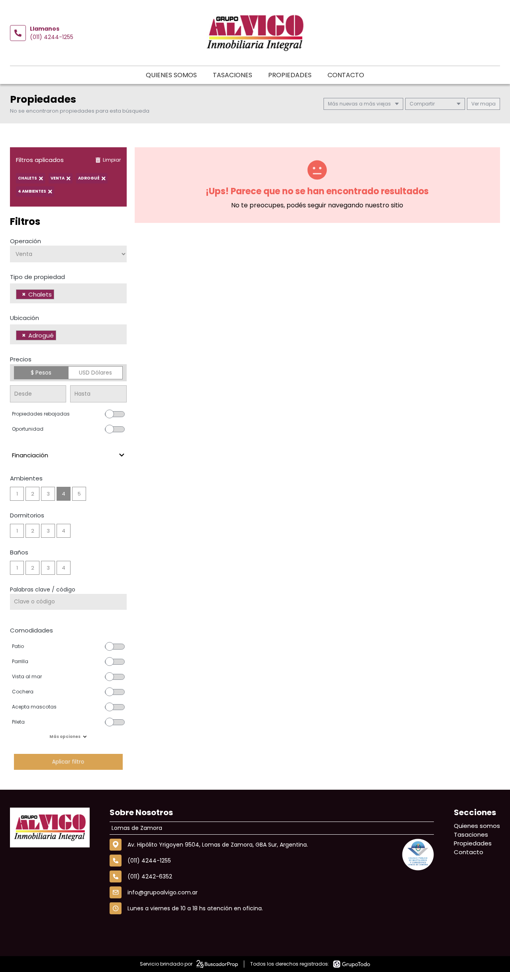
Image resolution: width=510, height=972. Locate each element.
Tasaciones (232, 75)
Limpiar (112, 159)
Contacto (346, 75)
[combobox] (68, 293)
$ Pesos (41, 373)
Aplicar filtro (68, 761)
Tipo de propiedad (37, 277)
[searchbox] (58, 295)
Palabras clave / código (42, 589)
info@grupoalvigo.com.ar (163, 892)
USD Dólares (95, 373)
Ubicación (24, 318)
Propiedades (290, 75)
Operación (25, 241)
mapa (487, 103)
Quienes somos (171, 75)
